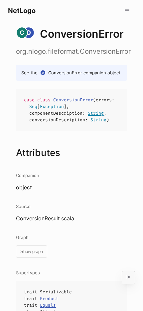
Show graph (31, 251)
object (24, 187)
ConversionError (65, 72)
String (96, 113)
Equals (48, 305)
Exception (52, 106)
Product (49, 298)
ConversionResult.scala (45, 218)
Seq (33, 106)
